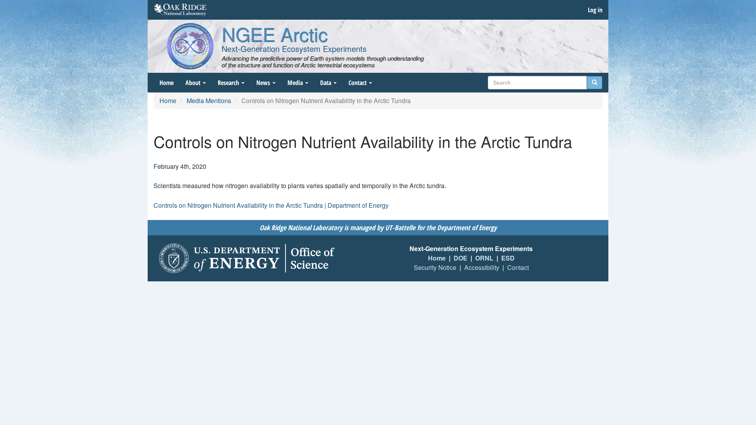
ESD (508, 257)
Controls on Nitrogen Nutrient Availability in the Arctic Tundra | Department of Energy (271, 205)
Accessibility (481, 267)
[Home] (190, 46)
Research (229, 82)
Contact (358, 82)
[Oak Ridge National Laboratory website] (180, 9)
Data (326, 82)
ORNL (484, 257)
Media (295, 82)
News (264, 82)
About (193, 82)
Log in (595, 10)
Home (166, 82)
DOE (460, 257)
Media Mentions (209, 100)
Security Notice (435, 267)
